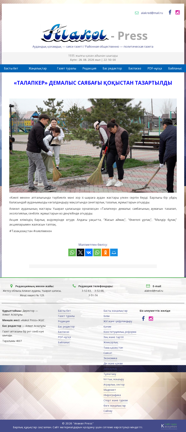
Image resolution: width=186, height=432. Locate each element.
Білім (107, 316)
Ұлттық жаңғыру (114, 379)
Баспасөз (134, 68)
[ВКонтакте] (89, 252)
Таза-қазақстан (113, 347)
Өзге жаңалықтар (115, 405)
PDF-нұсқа (154, 68)
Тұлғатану (110, 374)
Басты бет (11, 68)
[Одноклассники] (105, 252)
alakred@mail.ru (152, 13)
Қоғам (107, 326)
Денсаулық (110, 368)
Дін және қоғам (113, 363)
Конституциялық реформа (120, 331)
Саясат (108, 353)
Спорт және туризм (116, 400)
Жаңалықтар (38, 68)
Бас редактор (112, 68)
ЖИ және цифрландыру (118, 321)
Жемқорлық (111, 342)
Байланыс (175, 68)
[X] (80, 252)
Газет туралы (66, 68)
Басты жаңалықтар (116, 310)
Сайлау (108, 411)
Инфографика (112, 395)
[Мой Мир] (114, 252)
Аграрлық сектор (114, 384)
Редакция (89, 68)
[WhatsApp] (72, 252)
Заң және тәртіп (114, 337)
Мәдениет (110, 389)
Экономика (110, 358)
